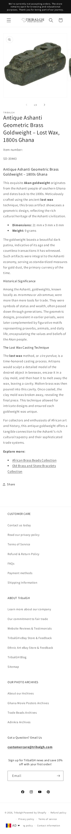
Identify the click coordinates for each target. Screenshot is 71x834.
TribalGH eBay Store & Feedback (30, 638)
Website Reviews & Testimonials (30, 628)
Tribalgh (18, 812)
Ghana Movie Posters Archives (28, 703)
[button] (9, 20)
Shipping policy (24, 825)
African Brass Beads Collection (34, 460)
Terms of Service (19, 544)
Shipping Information (22, 583)
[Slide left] (26, 105)
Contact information (48, 825)
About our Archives (21, 693)
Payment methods (20, 573)
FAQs (11, 564)
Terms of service (47, 819)
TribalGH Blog (17, 657)
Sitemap (13, 667)
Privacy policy (26, 819)
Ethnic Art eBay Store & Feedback (30, 648)
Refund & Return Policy (23, 554)
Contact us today (19, 525)
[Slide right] (44, 105)
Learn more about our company (29, 609)
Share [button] (11, 484)
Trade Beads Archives (22, 713)
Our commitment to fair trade (28, 619)
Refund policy (58, 812)
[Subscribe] (58, 776)
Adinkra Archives (19, 722)
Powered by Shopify (34, 812)
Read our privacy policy (24, 535)
